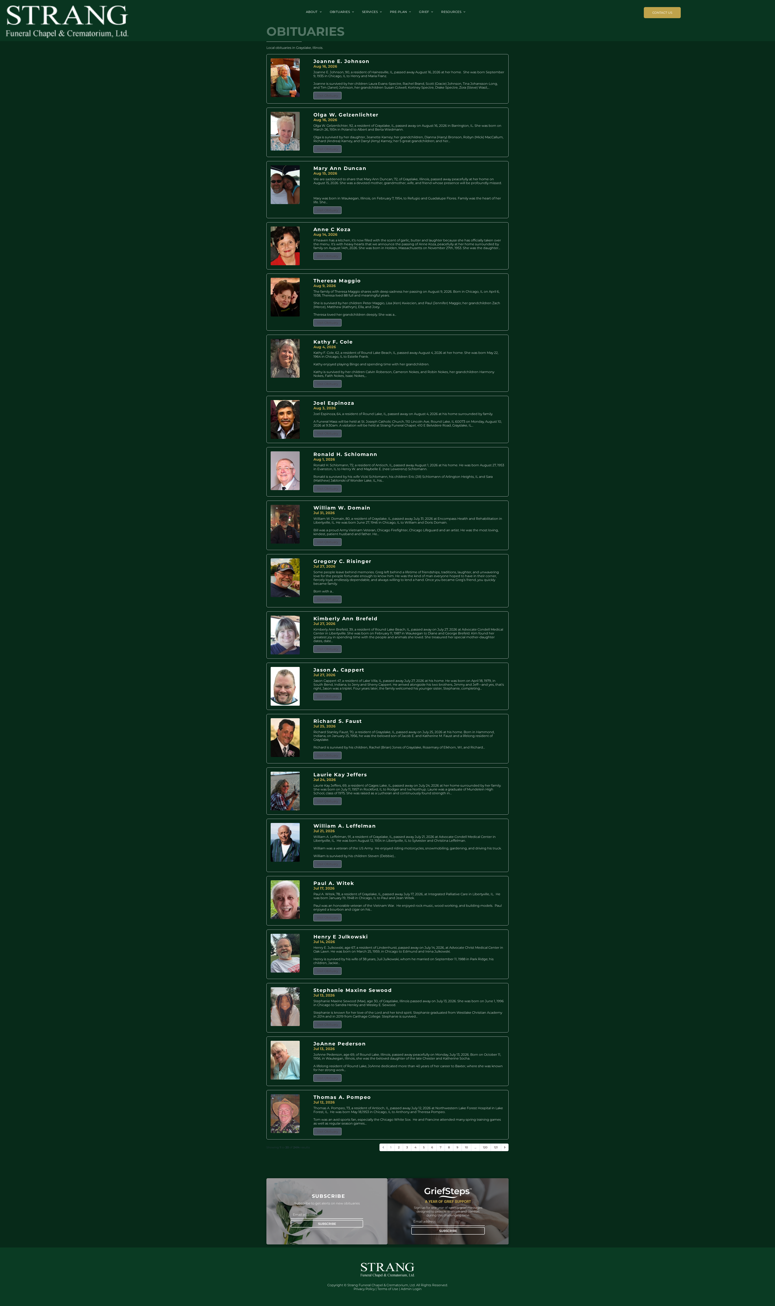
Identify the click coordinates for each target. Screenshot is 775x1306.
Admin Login (411, 1289)
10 (466, 1147)
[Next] (505, 1147)
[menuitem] (314, 12)
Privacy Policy (364, 1289)
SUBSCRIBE (327, 1224)
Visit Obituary (327, 95)
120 (485, 1147)
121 (496, 1147)
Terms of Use (387, 1289)
